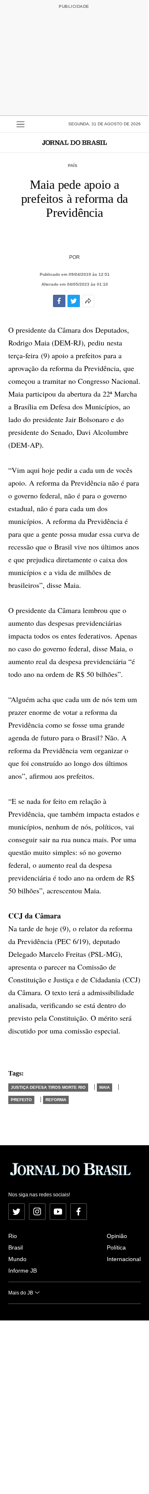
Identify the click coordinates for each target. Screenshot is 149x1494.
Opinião (117, 1236)
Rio (12, 1236)
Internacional (124, 1259)
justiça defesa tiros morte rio (48, 1087)
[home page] (74, 142)
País (72, 165)
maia (104, 1087)
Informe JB (22, 1270)
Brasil (15, 1247)
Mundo (17, 1259)
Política (116, 1247)
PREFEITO (21, 1099)
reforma (56, 1099)
